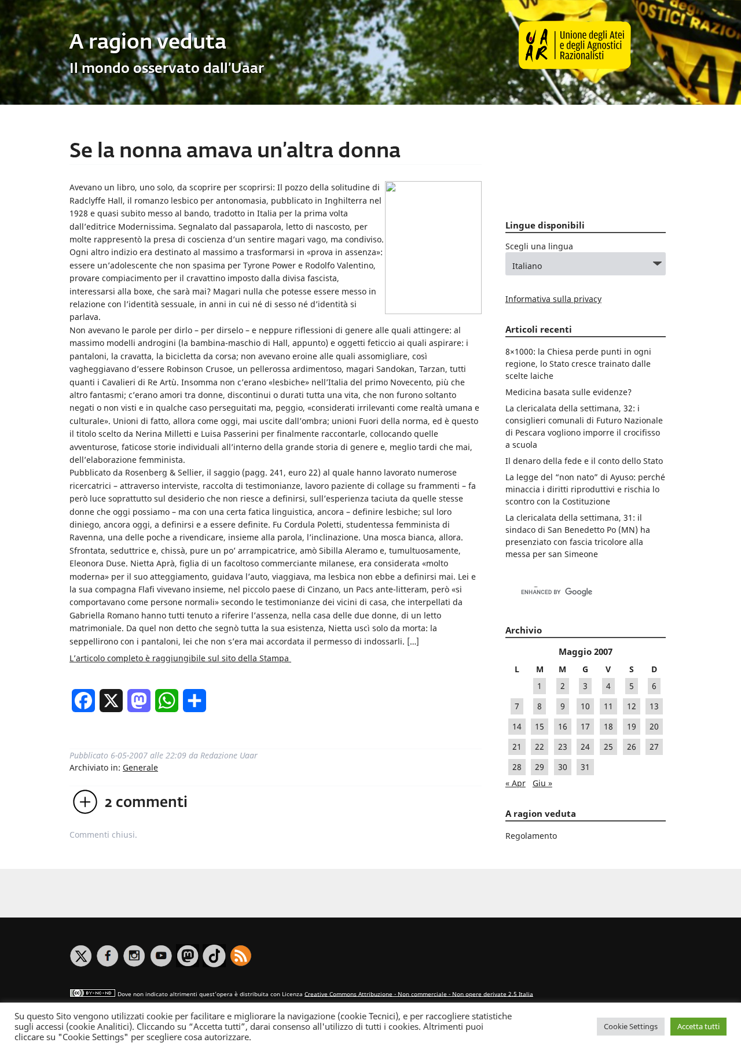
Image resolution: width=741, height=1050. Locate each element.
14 (517, 726)
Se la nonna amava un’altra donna (235, 152)
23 (562, 746)
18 (608, 726)
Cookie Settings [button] (631, 1026)
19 (631, 726)
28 (517, 766)
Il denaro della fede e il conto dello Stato (584, 460)
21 (517, 746)
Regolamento (531, 835)
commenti (146, 803)
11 (608, 706)
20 (654, 726)
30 (562, 766)
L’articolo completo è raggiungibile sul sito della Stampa (180, 658)
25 (608, 746)
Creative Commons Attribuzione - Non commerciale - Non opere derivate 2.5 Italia (419, 993)
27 (654, 746)
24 (585, 746)
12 (631, 706)
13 (654, 706)
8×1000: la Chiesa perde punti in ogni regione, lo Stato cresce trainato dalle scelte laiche (578, 363)
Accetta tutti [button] (698, 1026)
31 (585, 766)
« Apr (515, 783)
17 (585, 726)
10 (585, 706)
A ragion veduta (147, 43)
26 (631, 746)
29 (539, 766)
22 (539, 746)
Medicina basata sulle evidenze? (568, 391)
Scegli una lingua (539, 246)
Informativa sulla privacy (553, 298)
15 (539, 726)
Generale (140, 767)
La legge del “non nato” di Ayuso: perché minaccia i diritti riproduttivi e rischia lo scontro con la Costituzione (585, 489)
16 (562, 726)
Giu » (542, 783)
